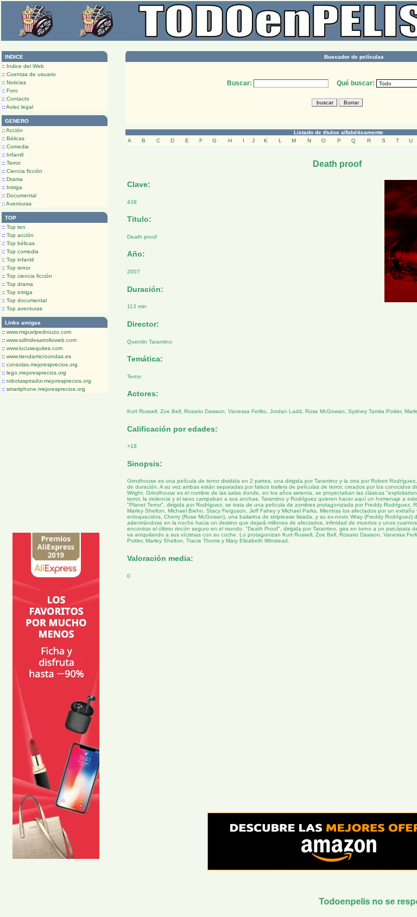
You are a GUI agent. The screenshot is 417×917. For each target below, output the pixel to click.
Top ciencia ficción (27, 276)
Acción (12, 130)
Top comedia (20, 251)
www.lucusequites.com (32, 348)
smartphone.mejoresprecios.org (43, 389)
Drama (12, 179)
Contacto (15, 99)
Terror (11, 163)
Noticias (14, 82)
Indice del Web (23, 66)
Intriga (12, 187)
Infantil (12, 155)
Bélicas (13, 138)
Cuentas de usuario (29, 74)
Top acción (18, 235)
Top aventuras (22, 308)
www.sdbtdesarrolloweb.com (39, 340)
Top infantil (18, 260)
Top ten (14, 227)
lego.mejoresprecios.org (34, 373)
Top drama (17, 284)
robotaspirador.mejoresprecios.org (46, 381)
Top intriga (17, 292)
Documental (19, 195)
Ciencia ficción (22, 171)
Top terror (16, 268)
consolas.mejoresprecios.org (40, 364)
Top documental (24, 300)
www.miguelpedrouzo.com (36, 332)
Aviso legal (17, 107)
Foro (10, 90)
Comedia (15, 146)
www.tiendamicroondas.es (36, 356)
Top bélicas (18, 243)
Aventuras (16, 204)
